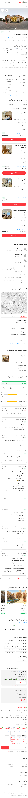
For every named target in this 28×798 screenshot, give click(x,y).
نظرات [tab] (5, 40)
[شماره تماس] (9, 2)
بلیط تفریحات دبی (9, 775)
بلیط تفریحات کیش (23, 775)
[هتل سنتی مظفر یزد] (17, 596)
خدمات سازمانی (10, 784)
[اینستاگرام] (24, 728)
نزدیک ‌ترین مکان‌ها (14, 316)
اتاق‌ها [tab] (18, 40)
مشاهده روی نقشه (8, 37)
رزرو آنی (23, 129)
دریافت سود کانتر (24, 786)
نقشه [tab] (9, 40)
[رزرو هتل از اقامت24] (22, 2)
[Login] (2, 2)
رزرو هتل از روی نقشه (9, 764)
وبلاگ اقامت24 (24, 766)
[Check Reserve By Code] (5, 2)
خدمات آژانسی (24, 784)
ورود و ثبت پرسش (23, 622)
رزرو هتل (25, 762)
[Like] (2, 10)
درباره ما (11, 766)
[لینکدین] (18, 728)
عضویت (5, 747)
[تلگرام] (7, 728)
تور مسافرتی (24, 764)
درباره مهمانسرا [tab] (23, 40)
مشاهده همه (15, 95)
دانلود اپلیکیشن (21, 683)
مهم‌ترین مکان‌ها (23, 316)
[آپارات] (13, 728)
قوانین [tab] (13, 40)
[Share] (6, 10)
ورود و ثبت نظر (23, 379)
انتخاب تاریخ (14, 139)
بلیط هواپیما (11, 762)
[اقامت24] (22, 707)
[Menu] (26, 2)
